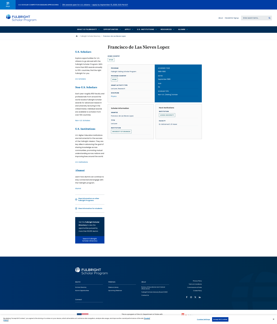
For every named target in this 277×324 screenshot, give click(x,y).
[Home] (21, 18)
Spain (111, 60)
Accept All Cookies (220, 319)
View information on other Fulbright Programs (88, 199)
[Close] (273, 319)
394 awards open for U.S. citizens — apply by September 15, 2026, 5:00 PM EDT (95, 4)
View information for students (90, 208)
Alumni (80, 170)
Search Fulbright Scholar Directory (89, 239)
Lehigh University (167, 115)
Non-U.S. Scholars (86, 87)
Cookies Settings (203, 319)
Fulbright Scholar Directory (90, 36)
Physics (114, 96)
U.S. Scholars (83, 52)
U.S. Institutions (85, 129)
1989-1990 (162, 71)
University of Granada (121, 131)
